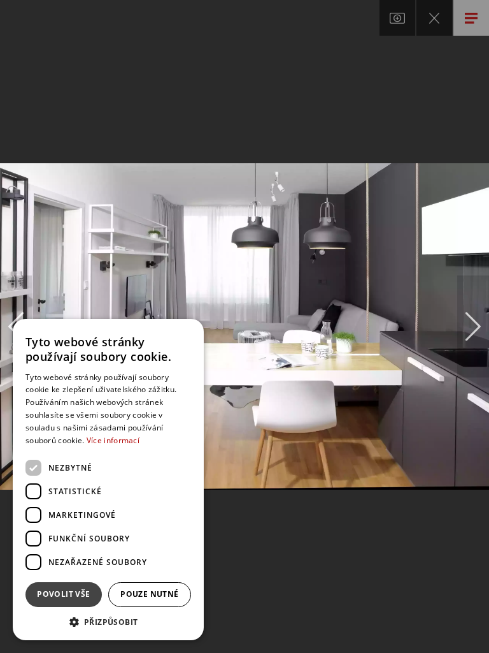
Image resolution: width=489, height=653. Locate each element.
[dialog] (108, 479)
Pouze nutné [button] (149, 594)
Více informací (113, 440)
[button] (108, 621)
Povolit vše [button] (63, 594)
